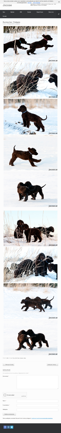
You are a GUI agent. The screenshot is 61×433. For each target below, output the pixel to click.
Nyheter (12, 12)
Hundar (29, 12)
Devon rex (51, 12)
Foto (14, 358)
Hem (4, 12)
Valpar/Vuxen (40, 12)
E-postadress (6, 405)
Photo (18, 358)
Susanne (18, 23)
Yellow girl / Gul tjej (8, 364)
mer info (29, 2)
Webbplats (5, 409)
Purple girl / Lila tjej (52, 364)
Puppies (21, 358)
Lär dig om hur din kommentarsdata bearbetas (42, 418)
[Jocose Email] (11, 427)
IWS (21, 12)
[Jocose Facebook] (5, 427)
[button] (58, 14)
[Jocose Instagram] (8, 427)
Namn (4, 400)
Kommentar (6, 376)
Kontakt (5, 16)
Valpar (25, 358)
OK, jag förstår (36, 2)
